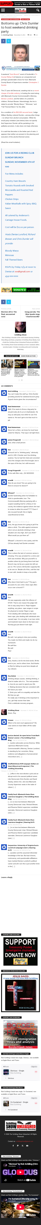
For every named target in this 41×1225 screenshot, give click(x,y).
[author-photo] (20, 327)
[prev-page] (19, 380)
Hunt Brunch (14, 74)
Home (2, 15)
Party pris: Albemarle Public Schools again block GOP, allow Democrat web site (34, 372)
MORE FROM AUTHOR (28, 356)
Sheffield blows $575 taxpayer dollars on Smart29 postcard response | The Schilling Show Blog (23, 766)
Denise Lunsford (7, 99)
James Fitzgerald (14, 440)
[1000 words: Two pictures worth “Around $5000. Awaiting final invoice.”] (7, 363)
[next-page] (22, 380)
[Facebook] (3, 41)
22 (37, 35)
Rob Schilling (13, 391)
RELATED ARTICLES (12, 356)
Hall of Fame (25, 19)
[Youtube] (27, 1146)
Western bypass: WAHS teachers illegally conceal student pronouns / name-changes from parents (20, 373)
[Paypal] (18, 1146)
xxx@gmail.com (22, 271)
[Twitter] (8, 41)
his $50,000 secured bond (23, 112)
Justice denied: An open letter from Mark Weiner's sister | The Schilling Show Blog (23, 737)
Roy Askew (12, 676)
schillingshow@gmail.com (24, 1141)
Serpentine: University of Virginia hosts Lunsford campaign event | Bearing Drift (23, 847)
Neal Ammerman (14, 406)
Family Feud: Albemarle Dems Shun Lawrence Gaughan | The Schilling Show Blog (23, 796)
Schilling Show (8, 35)
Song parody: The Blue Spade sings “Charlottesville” (32, 314)
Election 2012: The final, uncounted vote (9, 314)
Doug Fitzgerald (14, 470)
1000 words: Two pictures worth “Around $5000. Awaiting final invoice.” (6, 372)
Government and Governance (14, 15)
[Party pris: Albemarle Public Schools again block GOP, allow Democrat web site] (34, 363)
